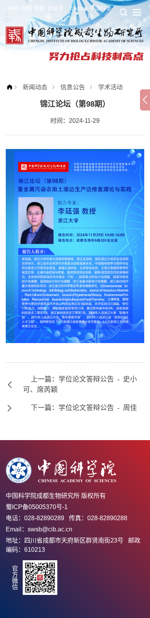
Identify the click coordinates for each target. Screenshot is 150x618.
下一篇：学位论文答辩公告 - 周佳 (84, 408)
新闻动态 (35, 87)
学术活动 (110, 87)
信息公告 (72, 87)
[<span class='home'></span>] (11, 87)
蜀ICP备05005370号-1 (37, 507)
